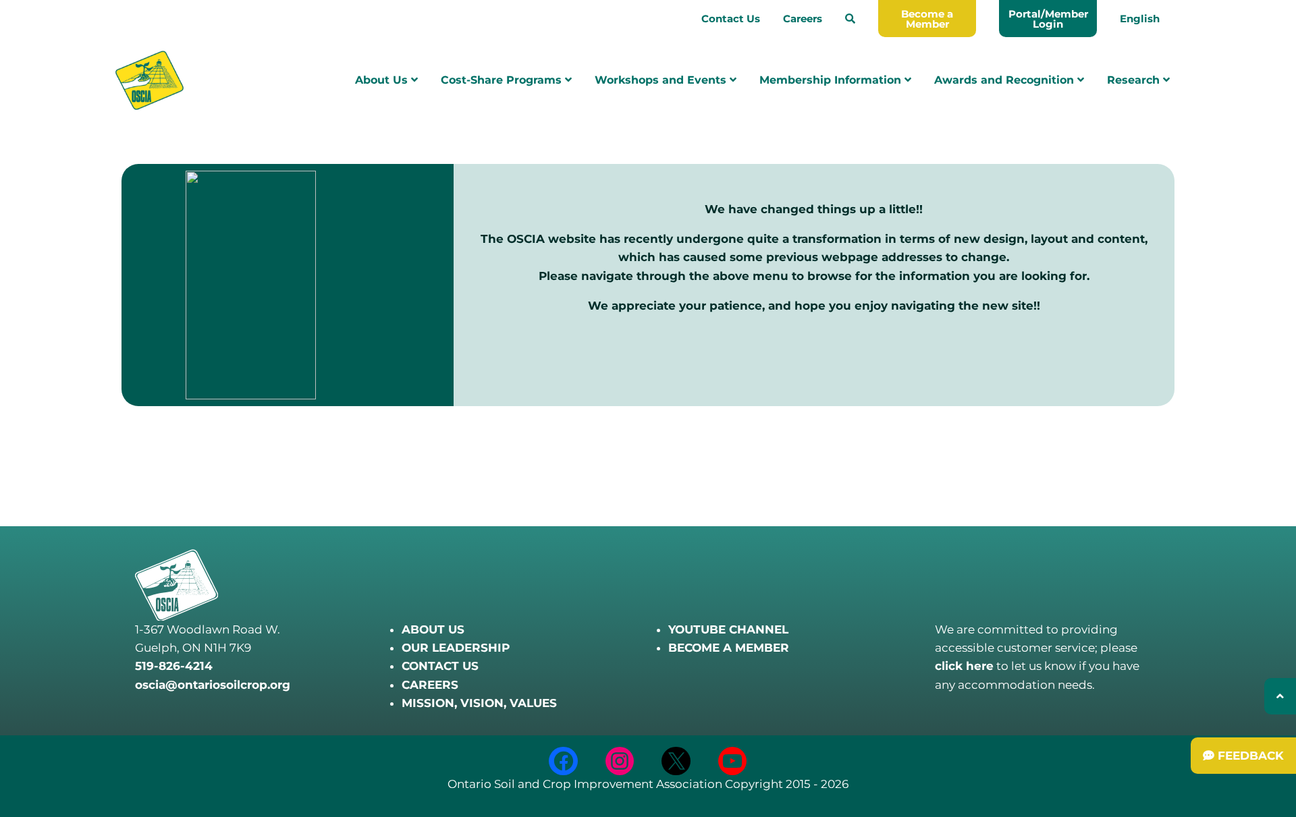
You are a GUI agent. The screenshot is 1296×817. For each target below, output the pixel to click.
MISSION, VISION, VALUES (479, 703)
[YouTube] (732, 761)
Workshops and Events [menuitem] (662, 80)
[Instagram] (619, 761)
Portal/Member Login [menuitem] (1048, 18)
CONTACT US (440, 666)
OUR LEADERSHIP (456, 647)
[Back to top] (1280, 696)
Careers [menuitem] (802, 18)
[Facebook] (563, 761)
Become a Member (927, 18)
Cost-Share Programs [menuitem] (503, 80)
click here (964, 666)
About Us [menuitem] (383, 80)
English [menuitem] (1140, 18)
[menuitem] (850, 18)
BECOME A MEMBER (728, 647)
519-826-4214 (174, 666)
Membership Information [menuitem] (832, 80)
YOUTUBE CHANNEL (728, 629)
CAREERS (430, 685)
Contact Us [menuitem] (730, 18)
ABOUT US (433, 629)
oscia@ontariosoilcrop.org (212, 685)
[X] (676, 761)
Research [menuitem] (1135, 80)
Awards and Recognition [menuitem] (1005, 80)
